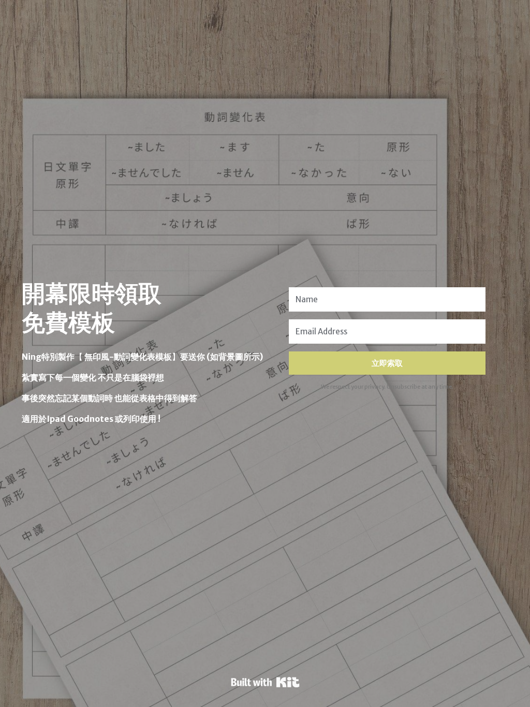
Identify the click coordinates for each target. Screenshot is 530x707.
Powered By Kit (265, 682)
